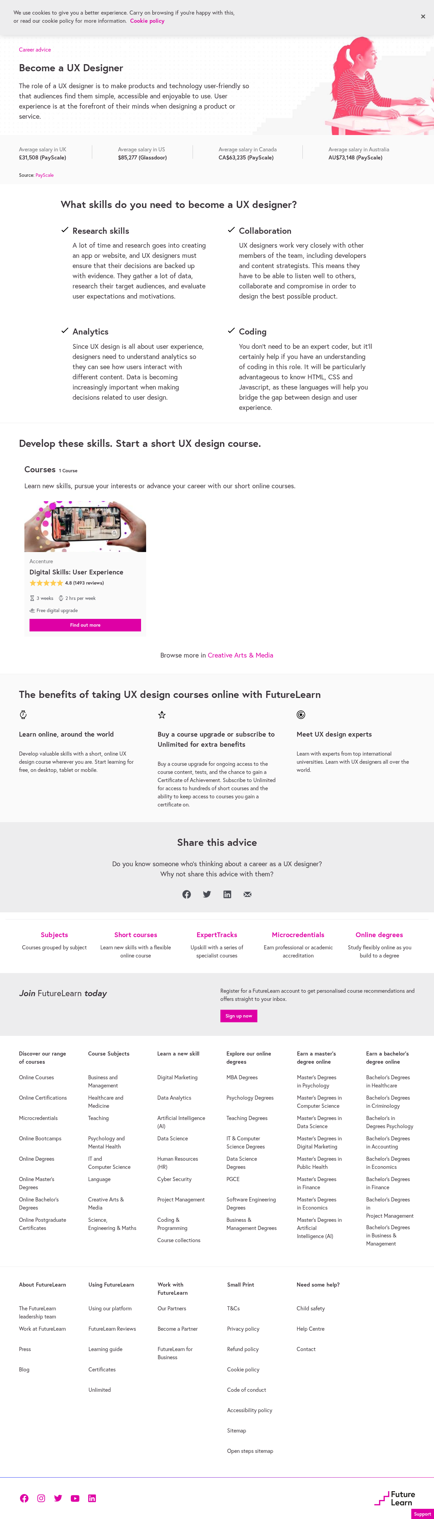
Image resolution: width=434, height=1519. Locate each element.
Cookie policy (147, 20)
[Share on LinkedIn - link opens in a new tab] (227, 894)
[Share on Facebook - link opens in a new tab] (186, 894)
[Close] (423, 16)
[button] (85, 624)
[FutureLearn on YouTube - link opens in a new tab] (75, 1498)
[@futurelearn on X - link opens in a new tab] (58, 1498)
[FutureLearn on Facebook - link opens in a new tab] (24, 1498)
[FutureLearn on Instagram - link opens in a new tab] (41, 1498)
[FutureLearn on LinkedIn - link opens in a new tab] (92, 1498)
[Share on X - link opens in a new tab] (207, 894)
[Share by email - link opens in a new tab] (247, 894)
